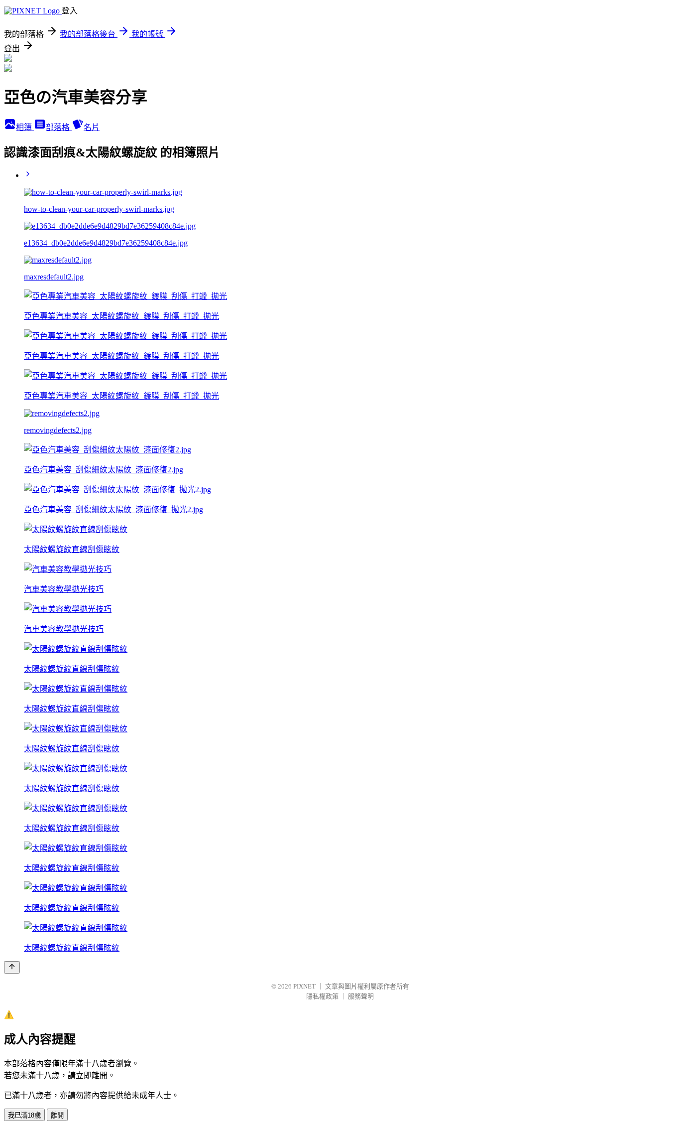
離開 (57, 1115)
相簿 (25, 127)
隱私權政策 (322, 996)
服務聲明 (361, 996)
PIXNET (304, 986)
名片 (92, 127)
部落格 (59, 127)
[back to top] (12, 967)
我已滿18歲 (24, 1115)
